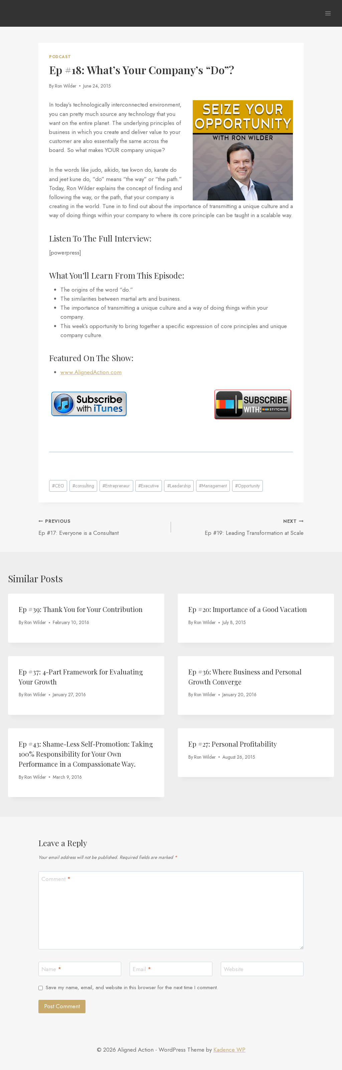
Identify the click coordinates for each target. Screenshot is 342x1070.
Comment (56, 879)
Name (51, 969)
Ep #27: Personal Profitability (232, 743)
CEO (58, 485)
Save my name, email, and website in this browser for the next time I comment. (132, 987)
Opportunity (247, 485)
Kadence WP (229, 1050)
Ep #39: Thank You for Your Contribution (81, 609)
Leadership (179, 485)
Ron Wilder (65, 86)
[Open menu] (328, 13)
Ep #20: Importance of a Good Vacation (247, 609)
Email (142, 969)
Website (233, 969)
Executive (148, 485)
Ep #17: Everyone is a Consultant (78, 527)
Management (213, 485)
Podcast (60, 56)
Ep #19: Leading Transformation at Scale (254, 527)
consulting (83, 485)
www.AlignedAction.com (91, 372)
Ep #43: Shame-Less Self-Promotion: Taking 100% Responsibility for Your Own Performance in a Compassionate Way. (86, 753)
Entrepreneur (116, 485)
